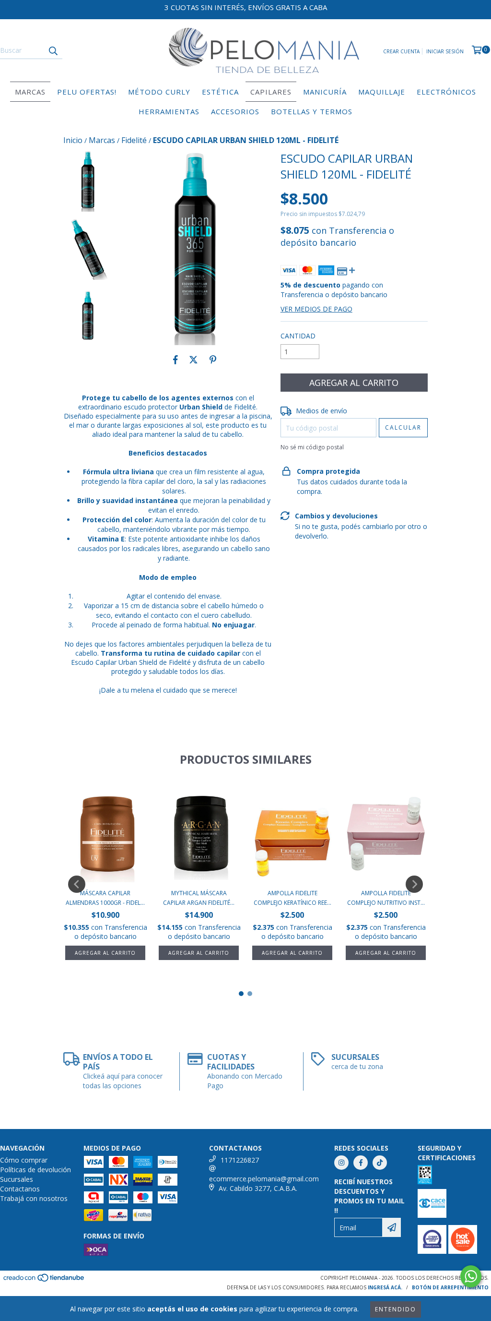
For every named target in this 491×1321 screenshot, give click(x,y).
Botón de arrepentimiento (450, 1287)
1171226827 (240, 1160)
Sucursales (16, 1179)
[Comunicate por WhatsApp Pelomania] (470, 1276)
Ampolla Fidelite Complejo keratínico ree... (292, 898)
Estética (220, 91)
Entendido (395, 1309)
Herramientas (169, 111)
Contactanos (20, 1188)
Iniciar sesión (445, 51)
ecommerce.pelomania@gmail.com (264, 1178)
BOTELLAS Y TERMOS (311, 111)
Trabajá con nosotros (34, 1198)
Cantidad (298, 335)
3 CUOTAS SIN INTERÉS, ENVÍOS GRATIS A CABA (245, 7)
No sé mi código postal (312, 447)
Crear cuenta (401, 51)
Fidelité (134, 140)
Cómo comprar (23, 1160)
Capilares (271, 91)
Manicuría (325, 91)
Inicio (72, 140)
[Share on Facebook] (175, 359)
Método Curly (159, 91)
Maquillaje (381, 91)
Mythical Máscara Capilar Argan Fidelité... (198, 898)
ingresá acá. (385, 1287)
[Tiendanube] (44, 1280)
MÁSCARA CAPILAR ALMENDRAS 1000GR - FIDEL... (105, 898)
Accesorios (235, 111)
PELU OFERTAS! (87, 91)
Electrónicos (446, 91)
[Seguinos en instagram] (341, 1162)
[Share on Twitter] (193, 359)
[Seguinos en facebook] (360, 1162)
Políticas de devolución (35, 1169)
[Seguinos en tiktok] (380, 1162)
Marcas (30, 91)
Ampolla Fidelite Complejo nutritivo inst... (386, 898)
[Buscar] (52, 50)
